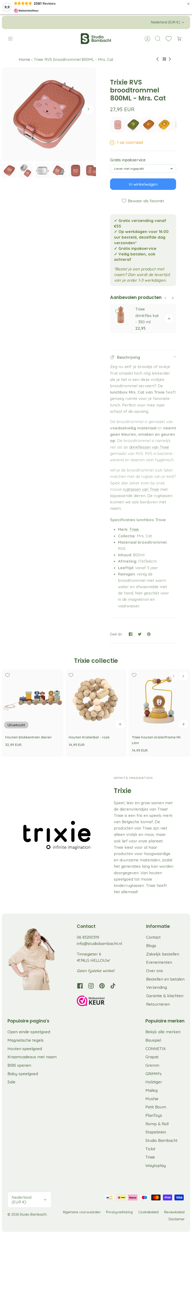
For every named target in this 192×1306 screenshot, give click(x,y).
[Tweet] (139, 634)
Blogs (151, 945)
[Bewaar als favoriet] (117, 311)
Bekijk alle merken (163, 1031)
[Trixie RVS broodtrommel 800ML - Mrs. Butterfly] (118, 125)
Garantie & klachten (164, 995)
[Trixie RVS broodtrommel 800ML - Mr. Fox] (149, 125)
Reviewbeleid (174, 1212)
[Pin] (148, 634)
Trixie (134, 529)
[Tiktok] (112, 986)
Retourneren (158, 1004)
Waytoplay (155, 1165)
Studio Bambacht (161, 1140)
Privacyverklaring (119, 1212)
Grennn (152, 1065)
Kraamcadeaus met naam (32, 1056)
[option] (49, 114)
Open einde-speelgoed (28, 1031)
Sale (11, 1081)
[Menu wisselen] (12, 38)
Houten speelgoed (24, 1048)
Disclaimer (177, 1219)
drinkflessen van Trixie (149, 447)
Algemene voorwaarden (81, 1212)
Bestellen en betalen (165, 979)
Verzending (156, 987)
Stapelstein (155, 1131)
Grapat (152, 1056)
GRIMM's (153, 1073)
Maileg (151, 1090)
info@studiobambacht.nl (99, 943)
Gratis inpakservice (128, 159)
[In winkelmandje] (169, 318)
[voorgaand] (55, 22)
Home (25, 59)
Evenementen (159, 962)
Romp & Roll (157, 1123)
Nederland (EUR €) (165, 22)
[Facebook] (79, 986)
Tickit (150, 1148)
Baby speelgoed (22, 1073)
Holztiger (153, 1081)
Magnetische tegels (25, 1040)
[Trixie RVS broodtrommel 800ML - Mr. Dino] (133, 125)
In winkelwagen (143, 184)
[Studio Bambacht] (96, 38)
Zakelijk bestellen (162, 954)
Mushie (152, 1098)
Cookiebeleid (148, 1212)
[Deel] (130, 634)
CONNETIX (155, 1048)
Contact (153, 937)
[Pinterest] (101, 986)
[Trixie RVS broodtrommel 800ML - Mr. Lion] (164, 125)
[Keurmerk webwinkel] (100, 1002)
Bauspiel (153, 1040)
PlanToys (153, 1115)
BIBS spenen (19, 1065)
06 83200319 (88, 937)
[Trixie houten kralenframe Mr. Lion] (159, 700)
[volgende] (136, 22)
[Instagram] (90, 986)
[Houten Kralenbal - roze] (96, 700)
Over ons (154, 970)
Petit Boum (155, 1106)
